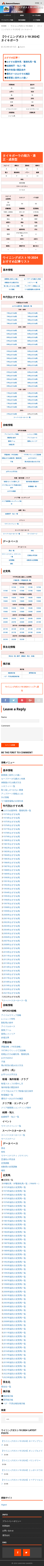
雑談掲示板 (11, 673)
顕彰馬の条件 (11, 438)
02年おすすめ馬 (32, 372)
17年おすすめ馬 (12, 403)
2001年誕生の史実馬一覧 (14, 1295)
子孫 (11, 462)
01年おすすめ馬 (12, 372)
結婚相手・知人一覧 (16, 65)
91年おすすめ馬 (12, 351)
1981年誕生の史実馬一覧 (14, 1220)
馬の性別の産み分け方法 (32, 462)
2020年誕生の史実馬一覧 (14, 1366)
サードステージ (32, 534)
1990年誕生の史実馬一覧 (14, 1254)
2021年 (5, 639)
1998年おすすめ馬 (11, 907)
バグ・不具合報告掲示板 (11, 676)
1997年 (13, 612)
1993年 (22, 608)
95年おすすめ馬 (12, 358)
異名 (3, 1148)
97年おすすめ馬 (12, 362)
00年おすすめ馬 (32, 365)
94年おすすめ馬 (32, 355)
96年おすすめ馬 (32, 358)
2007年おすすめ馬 (11, 940)
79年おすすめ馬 (12, 323)
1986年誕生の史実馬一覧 (14, 1239)
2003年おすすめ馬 (11, 926)
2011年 (5, 629)
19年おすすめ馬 (12, 407)
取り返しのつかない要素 (11, 286)
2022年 (13, 639)
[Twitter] (26, 1552)
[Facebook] (17, 1552)
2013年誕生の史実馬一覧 (14, 1340)
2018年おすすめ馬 (11, 981)
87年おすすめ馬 (12, 341)
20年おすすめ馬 (32, 407)
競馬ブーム (11, 441)
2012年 (13, 629)
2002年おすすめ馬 (11, 922)
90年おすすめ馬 (32, 344)
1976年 (5, 591)
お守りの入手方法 (11, 471)
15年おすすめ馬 (12, 400)
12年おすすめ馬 (32, 393)
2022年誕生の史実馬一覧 (14, 1373)
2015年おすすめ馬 (11, 970)
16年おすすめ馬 (32, 400)
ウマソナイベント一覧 (12, 524)
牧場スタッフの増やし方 (11, 482)
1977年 (13, 591)
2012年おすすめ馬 (11, 959)
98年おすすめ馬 (32, 362)
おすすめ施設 (11, 491)
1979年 (30, 591)
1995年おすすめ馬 (11, 896)
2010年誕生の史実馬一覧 (14, 1328)
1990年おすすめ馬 (11, 877)
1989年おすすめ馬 (11, 873)
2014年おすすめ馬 (11, 967)
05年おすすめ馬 (12, 379)
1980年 (38, 591)
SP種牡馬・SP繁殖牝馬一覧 (22, 580)
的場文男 (11, 445)
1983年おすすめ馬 (11, 851)
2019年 (30, 632)
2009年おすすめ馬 (11, 948)
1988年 (22, 601)
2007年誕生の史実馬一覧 (14, 1317)
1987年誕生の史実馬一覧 (14, 1243)
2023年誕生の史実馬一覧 (14, 1377)
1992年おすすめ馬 (11, 885)
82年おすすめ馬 (32, 330)
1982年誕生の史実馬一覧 (14, 1224)
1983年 (22, 598)
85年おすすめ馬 (12, 337)
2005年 (38, 618)
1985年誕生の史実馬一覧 (14, 1235)
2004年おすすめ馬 (11, 929)
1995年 (38, 608)
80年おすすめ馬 (32, 323)
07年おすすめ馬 (12, 383)
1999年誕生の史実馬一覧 (14, 1287)
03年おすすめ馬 (12, 376)
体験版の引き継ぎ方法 (12, 282)
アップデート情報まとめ (32, 286)
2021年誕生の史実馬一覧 (14, 1369)
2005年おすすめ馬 (11, 933)
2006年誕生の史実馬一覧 (14, 1314)
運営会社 (6, 1535)
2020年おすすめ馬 (11, 989)
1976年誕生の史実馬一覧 (14, 1202)
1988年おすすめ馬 (11, 870)
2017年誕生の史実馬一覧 (14, 1355)
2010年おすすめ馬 (11, 952)
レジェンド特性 (32, 434)
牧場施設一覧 (32, 486)
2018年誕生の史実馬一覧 (14, 1358)
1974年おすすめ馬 (11, 817)
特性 (32, 551)
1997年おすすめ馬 (11, 903)
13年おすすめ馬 (12, 397)
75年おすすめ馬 (12, 316)
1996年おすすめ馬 (11, 899)
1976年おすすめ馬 (11, 825)
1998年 (22, 612)
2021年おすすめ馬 (11, 993)
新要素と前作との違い (17, 77)
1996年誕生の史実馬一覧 (14, 1276)
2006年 (5, 622)
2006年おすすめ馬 (11, 937)
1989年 (30, 601)
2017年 (13, 632)
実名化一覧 (6, 1386)
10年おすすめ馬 (32, 386)
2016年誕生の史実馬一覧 (14, 1351)
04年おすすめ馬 (32, 376)
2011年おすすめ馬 (11, 955)
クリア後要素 (36, 20)
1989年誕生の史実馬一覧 (14, 1250)
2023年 (22, 639)
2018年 (22, 632)
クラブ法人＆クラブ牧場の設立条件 (17, 1091)
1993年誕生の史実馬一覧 (14, 1265)
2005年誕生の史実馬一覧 (14, 1310)
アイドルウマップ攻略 (7, 20)
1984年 (30, 598)
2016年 (5, 632)
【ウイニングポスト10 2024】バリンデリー (21, 1460)
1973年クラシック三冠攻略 (32, 455)
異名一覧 (11, 551)
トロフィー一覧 (32, 282)
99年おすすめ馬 (12, 365)
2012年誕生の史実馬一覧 (14, 1336)
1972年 (13, 587)
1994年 (30, 608)
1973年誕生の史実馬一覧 (14, 1191)
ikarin (22, 47)
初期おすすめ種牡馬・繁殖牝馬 (11, 458)
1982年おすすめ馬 (11, 847)
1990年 (38, 601)
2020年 (38, 632)
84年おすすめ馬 (32, 334)
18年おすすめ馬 (32, 403)
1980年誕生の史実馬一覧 (14, 1217)
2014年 (30, 629)
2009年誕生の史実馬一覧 (14, 1325)
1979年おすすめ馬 (11, 836)
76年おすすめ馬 (32, 316)
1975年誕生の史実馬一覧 (14, 1198)
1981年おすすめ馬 (11, 844)
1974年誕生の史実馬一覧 (14, 1194)
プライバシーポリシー (11, 1521)
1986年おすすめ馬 (11, 862)
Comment (5, 725)
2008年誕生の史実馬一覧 (14, 1321)
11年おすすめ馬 (12, 393)
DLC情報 (11, 289)
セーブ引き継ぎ (37, 15)
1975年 (38, 587)
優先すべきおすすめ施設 (18, 73)
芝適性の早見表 (32, 555)
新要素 (22, 15)
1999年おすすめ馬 (11, 911)
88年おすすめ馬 (32, 341)
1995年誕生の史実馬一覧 (14, 1273)
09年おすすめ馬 (12, 386)
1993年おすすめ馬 (11, 888)
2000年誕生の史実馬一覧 (14, 1291)
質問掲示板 (32, 673)
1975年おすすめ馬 (11, 821)
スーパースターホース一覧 (22, 417)
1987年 (13, 601)
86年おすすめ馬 (32, 337)
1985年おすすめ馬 (11, 858)
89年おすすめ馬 (12, 344)
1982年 (13, 598)
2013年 (22, 629)
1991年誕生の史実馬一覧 (14, 1258)
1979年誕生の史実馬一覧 (14, 1213)
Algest (4, 1504)
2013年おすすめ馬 (11, 963)
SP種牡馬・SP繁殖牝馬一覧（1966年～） (21, 1183)
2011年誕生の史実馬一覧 (14, 1332)
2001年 (5, 618)
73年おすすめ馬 (12, 313)
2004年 (30, 618)
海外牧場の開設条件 (16, 69)
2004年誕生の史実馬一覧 (14, 1306)
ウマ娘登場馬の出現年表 (32, 289)
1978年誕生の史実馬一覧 (14, 1209)
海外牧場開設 (21, 20)
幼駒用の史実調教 (32, 560)
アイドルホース (32, 438)
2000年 (38, 612)
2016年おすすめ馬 (11, 974)
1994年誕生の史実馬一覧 (14, 1269)
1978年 (22, 591)
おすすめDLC (32, 458)
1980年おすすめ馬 (11, 840)
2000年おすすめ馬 (11, 914)
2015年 (38, 629)
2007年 (13, 622)
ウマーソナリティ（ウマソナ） (15, 1155)
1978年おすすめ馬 (11, 832)
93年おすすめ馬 (12, 355)
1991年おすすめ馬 (11, 881)
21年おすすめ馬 (12, 414)
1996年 (5, 612)
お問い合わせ (8, 1530)
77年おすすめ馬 (12, 320)
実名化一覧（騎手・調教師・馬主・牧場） (22, 656)
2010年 (38, 622)
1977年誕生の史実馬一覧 (14, 1206)
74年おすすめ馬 (32, 313)
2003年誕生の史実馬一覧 (14, 1302)
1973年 (22, 587)
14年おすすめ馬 (32, 397)
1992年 (13, 608)
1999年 (30, 612)
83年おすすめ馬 (12, 334)
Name (4, 717)
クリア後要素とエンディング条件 (16, 1107)
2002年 (13, 618)
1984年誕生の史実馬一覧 (14, 1232)
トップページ (7, 15)
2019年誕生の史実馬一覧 (14, 1362)
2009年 (30, 622)
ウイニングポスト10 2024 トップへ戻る (22, 688)
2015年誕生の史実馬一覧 (14, 1347)
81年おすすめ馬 (12, 330)
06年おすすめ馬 (32, 379)
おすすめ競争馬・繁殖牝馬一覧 (21, 61)
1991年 (5, 608)
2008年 (22, 622)
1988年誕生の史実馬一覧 (14, 1247)
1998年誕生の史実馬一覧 (14, 1284)
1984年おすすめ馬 (11, 855)
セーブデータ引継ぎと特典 (32, 279)
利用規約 (6, 1526)
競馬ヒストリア (32, 441)
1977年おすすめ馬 (11, 829)
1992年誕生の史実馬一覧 (14, 1261)
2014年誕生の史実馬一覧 (14, 1343)
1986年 (5, 601)
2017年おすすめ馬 (11, 978)
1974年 (30, 587)
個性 (11, 564)
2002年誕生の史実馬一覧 (14, 1299)
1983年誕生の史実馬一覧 (14, 1228)
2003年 (22, 618)
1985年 (38, 598)
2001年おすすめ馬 (11, 918)
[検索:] (22, 1419)
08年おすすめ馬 (32, 383)
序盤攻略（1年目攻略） (11, 455)
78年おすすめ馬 (32, 320)
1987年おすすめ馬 (11, 866)
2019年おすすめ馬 (11, 985)
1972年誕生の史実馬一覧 (14, 1187)
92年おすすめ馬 (32, 351)
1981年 (5, 598)
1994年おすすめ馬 (11, 892)
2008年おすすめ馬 (11, 944)
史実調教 (11, 560)
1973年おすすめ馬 (11, 814)
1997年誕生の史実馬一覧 (14, 1280)
